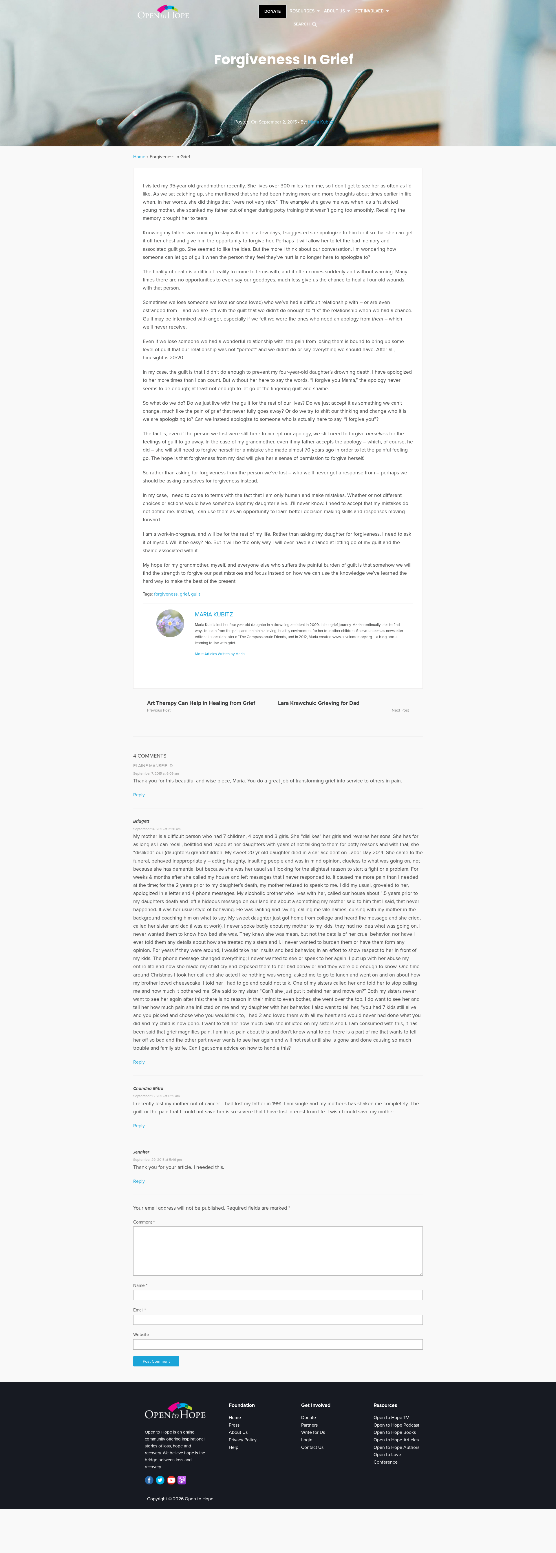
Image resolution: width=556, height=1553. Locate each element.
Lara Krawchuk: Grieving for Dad (318, 703)
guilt (195, 594)
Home (139, 157)
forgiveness (166, 594)
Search (302, 24)
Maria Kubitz (320, 122)
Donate (272, 11)
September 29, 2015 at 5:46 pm (157, 1160)
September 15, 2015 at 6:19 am (156, 1096)
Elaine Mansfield (153, 765)
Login (306, 1440)
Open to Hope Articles (396, 1440)
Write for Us (313, 1432)
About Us (238, 1432)
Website (141, 1334)
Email (139, 1310)
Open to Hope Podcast (396, 1425)
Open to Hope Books (395, 1432)
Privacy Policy (243, 1440)
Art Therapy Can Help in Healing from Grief (201, 703)
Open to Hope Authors (396, 1447)
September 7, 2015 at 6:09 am (156, 773)
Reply (139, 795)
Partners (309, 1425)
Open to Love (387, 1455)
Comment (144, 1222)
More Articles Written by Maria (220, 654)
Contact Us (312, 1447)
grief (184, 594)
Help (233, 1447)
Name (140, 1285)
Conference (386, 1462)
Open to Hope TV (391, 1418)
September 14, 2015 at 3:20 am (157, 829)
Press (234, 1425)
